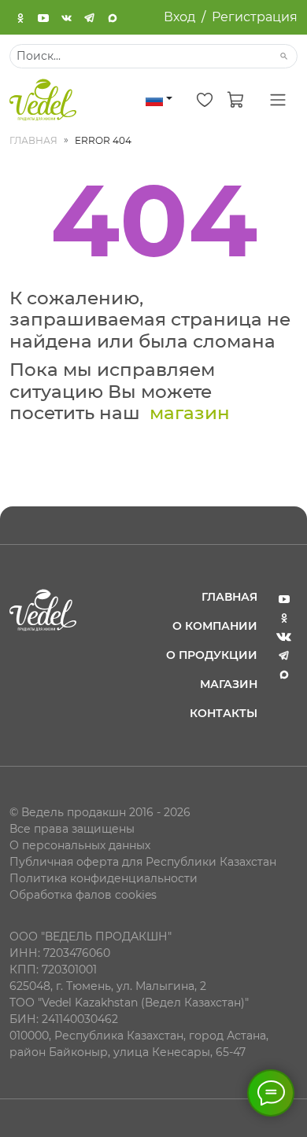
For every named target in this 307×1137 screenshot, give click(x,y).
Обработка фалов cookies (83, 895)
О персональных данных (79, 845)
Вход (179, 16)
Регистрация (255, 16)
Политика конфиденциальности (103, 878)
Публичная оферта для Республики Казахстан (142, 862)
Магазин (228, 684)
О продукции (211, 655)
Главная (33, 140)
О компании (214, 626)
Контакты (223, 713)
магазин (190, 413)
